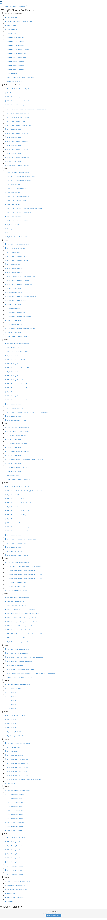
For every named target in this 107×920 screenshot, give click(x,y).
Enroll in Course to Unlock (53, 915)
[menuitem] (1, 4)
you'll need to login (60, 913)
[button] (1, 1)
